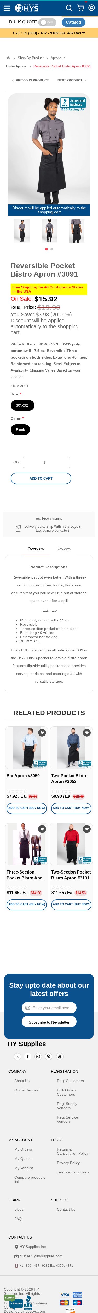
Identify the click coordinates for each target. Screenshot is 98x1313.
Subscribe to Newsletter (49, 1022)
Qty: (16, 462)
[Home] (8, 58)
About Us (22, 1081)
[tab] (36, 549)
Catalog (73, 22)
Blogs (19, 1209)
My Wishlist (23, 1168)
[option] (22, 230)
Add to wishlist (42, 733)
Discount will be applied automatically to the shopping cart (49, 210)
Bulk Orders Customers (67, 1092)
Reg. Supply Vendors (67, 1106)
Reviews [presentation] (64, 549)
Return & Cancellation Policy (72, 1151)
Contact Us (66, 1209)
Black (20, 430)
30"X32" (22, 405)
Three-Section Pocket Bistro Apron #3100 (27, 875)
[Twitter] (17, 1057)
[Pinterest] (48, 1057)
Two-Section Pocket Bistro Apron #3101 (71, 875)
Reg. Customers (70, 1081)
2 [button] (51, 249)
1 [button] (46, 249)
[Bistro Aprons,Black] (71, 748)
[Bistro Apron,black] (26, 748)
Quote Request (26, 1090)
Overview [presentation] (36, 548)
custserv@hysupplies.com (41, 1256)
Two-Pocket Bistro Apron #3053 (69, 779)
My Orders (23, 1149)
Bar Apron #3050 (23, 776)
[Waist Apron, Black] (26, 844)
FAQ (18, 1219)
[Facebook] (27, 1056)
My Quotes (23, 1159)
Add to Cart (41, 478)
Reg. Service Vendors (67, 1119)
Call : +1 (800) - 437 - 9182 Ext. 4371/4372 (49, 33)
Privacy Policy (68, 1163)
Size (15, 394)
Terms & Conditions (73, 1172)
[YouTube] (60, 1057)
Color (16, 419)
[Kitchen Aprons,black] (71, 844)
